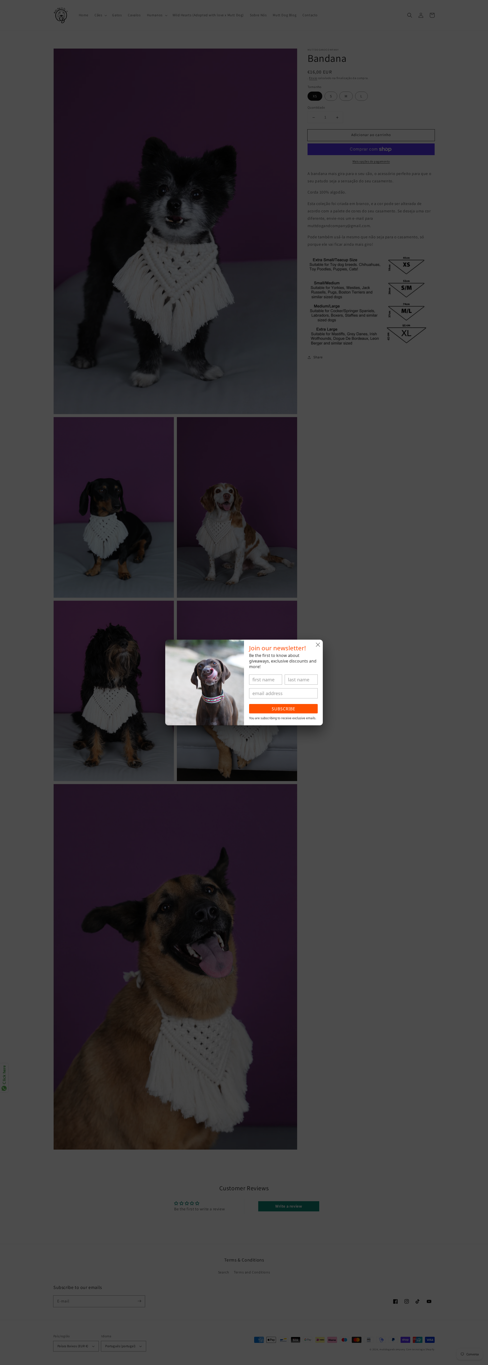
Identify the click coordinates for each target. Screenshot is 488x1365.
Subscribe (283, 709)
